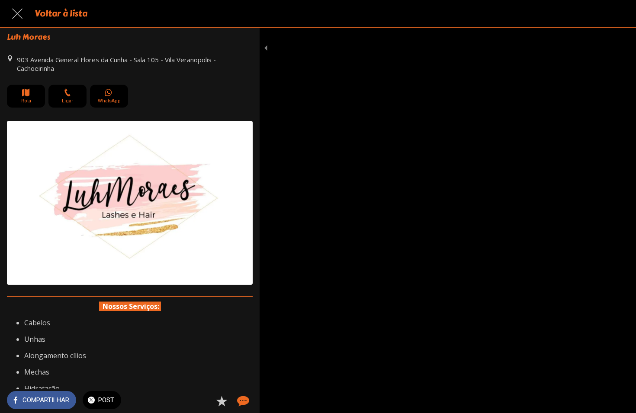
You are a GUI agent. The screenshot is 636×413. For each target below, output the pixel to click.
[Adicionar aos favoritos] (221, 401)
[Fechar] (17, 14)
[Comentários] (242, 401)
